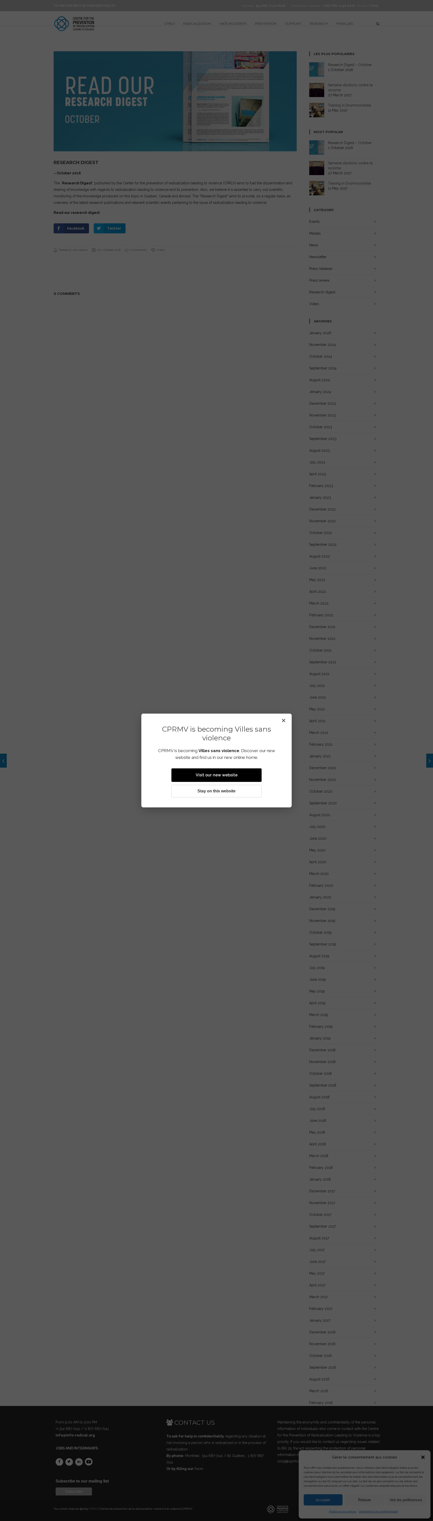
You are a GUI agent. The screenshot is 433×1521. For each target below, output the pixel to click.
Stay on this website (216, 791)
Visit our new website (217, 775)
